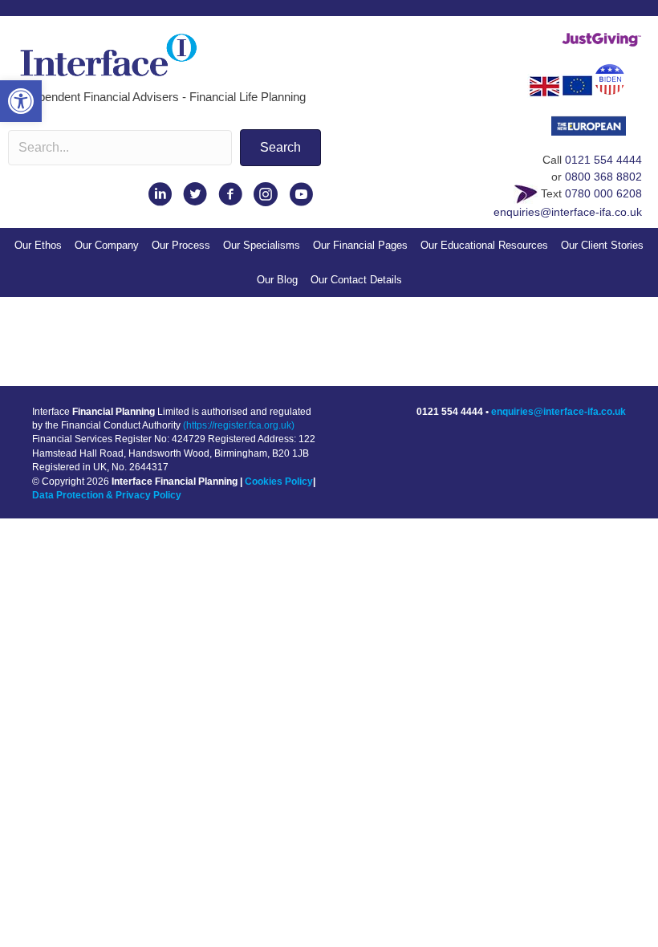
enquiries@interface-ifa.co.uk (568, 211)
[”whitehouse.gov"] (618, 85)
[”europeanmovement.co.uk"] (577, 85)
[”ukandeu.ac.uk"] (544, 85)
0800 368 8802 (603, 176)
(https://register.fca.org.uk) (238, 425)
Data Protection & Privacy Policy (106, 495)
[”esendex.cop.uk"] (526, 193)
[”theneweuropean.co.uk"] (596, 130)
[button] (21, 101)
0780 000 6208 (603, 193)
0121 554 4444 (603, 159)
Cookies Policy (279, 481)
